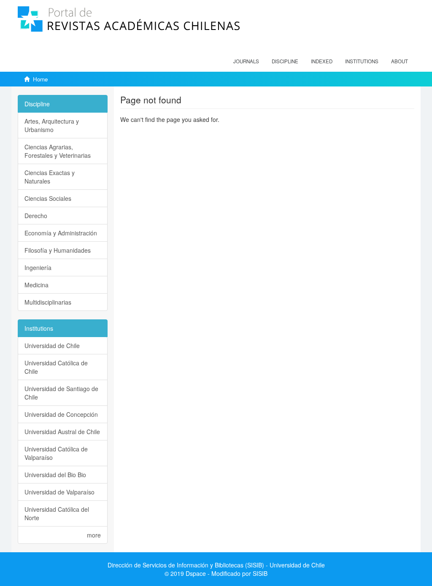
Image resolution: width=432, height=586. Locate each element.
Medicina (36, 285)
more (94, 535)
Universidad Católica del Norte (56, 513)
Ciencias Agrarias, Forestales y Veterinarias (57, 151)
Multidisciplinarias (47, 302)
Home (40, 79)
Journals (246, 61)
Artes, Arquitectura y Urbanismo (51, 125)
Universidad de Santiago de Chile (61, 392)
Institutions (361, 61)
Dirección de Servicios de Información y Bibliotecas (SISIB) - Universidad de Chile (216, 565)
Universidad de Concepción (61, 414)
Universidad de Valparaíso (59, 492)
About (399, 61)
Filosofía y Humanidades (57, 250)
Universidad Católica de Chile (56, 367)
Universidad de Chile (52, 345)
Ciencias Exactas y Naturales (49, 176)
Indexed (321, 61)
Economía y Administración (60, 233)
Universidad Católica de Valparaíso (56, 453)
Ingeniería (37, 267)
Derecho (35, 215)
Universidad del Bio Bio (55, 474)
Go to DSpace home (147, 132)
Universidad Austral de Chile (62, 431)
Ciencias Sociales (47, 198)
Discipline (285, 61)
